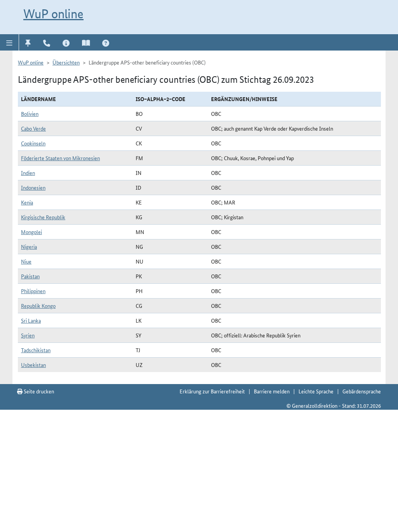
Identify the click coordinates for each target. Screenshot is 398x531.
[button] (9, 42)
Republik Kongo (38, 305)
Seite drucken (38, 391)
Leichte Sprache (315, 391)
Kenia (27, 202)
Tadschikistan (36, 350)
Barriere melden (272, 391)
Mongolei (31, 232)
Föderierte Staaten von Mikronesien (60, 158)
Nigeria (29, 246)
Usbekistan (33, 365)
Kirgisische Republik (43, 217)
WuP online (53, 13)
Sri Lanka (31, 320)
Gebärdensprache (361, 391)
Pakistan (30, 276)
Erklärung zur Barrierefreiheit (212, 391)
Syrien (28, 335)
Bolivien (29, 113)
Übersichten (66, 62)
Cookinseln (33, 143)
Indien (28, 172)
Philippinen (33, 291)
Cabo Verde (33, 128)
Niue (26, 261)
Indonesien (33, 187)
